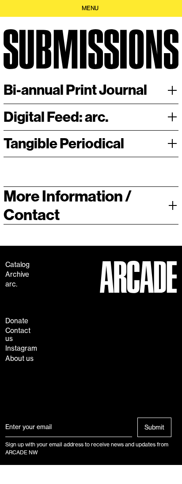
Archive (17, 275)
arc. (11, 284)
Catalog (17, 265)
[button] (91, 8)
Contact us (17, 335)
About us (19, 359)
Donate (16, 321)
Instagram (21, 348)
